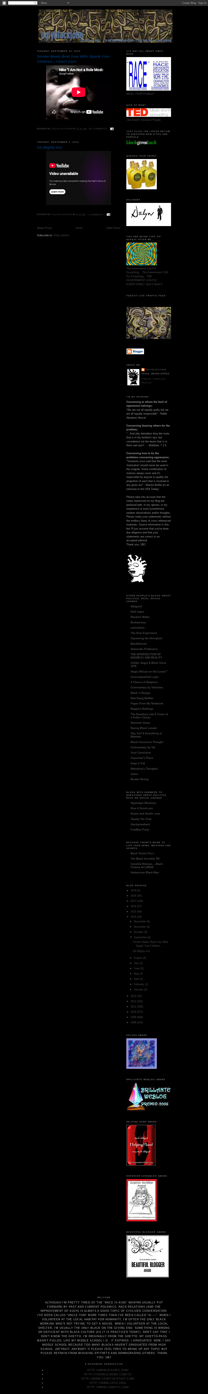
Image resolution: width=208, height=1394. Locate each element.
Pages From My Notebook (147, 703)
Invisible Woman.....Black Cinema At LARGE (147, 865)
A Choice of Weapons (144, 682)
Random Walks (140, 616)
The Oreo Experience (144, 633)
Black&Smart (139, 643)
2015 (134, 911)
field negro (137, 611)
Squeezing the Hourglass (146, 638)
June (137, 968)
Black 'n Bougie (140, 692)
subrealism (138, 627)
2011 (134, 1006)
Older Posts (113, 228)
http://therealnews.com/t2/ (108, 1374)
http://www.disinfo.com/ (108, 1370)
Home (79, 228)
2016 (134, 906)
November (140, 926)
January (139, 989)
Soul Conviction (141, 752)
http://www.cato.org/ (108, 1382)
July (137, 963)
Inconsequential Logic (145, 676)
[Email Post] (111, 129)
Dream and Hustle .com (145, 813)
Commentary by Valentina (147, 687)
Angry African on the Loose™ (149, 671)
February (139, 984)
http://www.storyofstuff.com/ (108, 1378)
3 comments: (96, 214)
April (137, 978)
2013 (134, 996)
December (140, 921)
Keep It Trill (138, 763)
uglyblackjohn (155, 369)
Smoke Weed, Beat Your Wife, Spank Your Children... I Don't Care (73, 59)
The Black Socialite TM (145, 858)
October (139, 932)
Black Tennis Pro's (142, 853)
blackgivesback (140, 824)
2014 (134, 916)
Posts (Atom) (61, 235)
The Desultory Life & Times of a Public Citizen (149, 716)
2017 (134, 900)
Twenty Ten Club (141, 819)
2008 (134, 1022)
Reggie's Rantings (142, 708)
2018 (134, 895)
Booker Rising (139, 779)
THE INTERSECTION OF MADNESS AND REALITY (146, 656)
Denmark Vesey (140, 722)
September (140, 937)
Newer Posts (44, 228)
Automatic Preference (144, 649)
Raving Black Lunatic (144, 728)
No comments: (98, 129)
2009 (134, 1017)
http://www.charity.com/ (108, 1387)
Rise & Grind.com (142, 808)
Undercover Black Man (145, 872)
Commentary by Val (143, 747)
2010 (134, 1011)
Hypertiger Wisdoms (143, 803)
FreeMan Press (140, 829)
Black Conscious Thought (147, 742)
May (137, 973)
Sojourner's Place (142, 757)
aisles (134, 774)
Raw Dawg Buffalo (142, 698)
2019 (134, 890)
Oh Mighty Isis (49, 147)
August (138, 957)
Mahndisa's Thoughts (144, 768)
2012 (134, 1001)
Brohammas (138, 622)
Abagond (136, 606)
